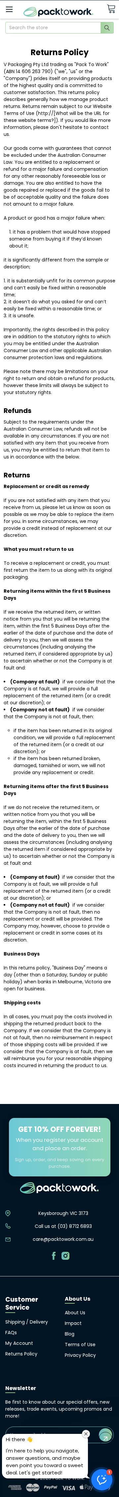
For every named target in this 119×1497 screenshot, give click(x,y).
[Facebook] (54, 1256)
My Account (19, 1343)
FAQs (11, 1332)
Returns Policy (21, 1353)
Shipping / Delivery (26, 1322)
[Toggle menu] (9, 9)
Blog (69, 1334)
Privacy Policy (80, 1355)
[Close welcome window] (86, 1434)
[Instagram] (65, 1256)
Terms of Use (80, 1344)
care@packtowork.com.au (63, 1239)
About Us (75, 1312)
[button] (101, 1479)
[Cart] (111, 9)
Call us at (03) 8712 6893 (63, 1226)
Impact (73, 1323)
